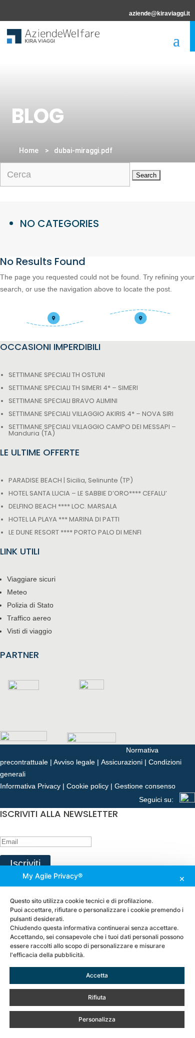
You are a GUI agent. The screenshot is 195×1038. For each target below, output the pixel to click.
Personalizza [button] (97, 1019)
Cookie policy (87, 786)
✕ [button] (182, 878)
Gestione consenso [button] (145, 786)
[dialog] (97, 952)
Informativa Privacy (30, 786)
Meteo (17, 592)
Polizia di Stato (30, 605)
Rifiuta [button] (97, 997)
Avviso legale (74, 762)
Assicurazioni (121, 762)
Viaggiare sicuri (31, 579)
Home (28, 150)
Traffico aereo (29, 618)
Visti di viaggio (29, 631)
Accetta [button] (97, 975)
